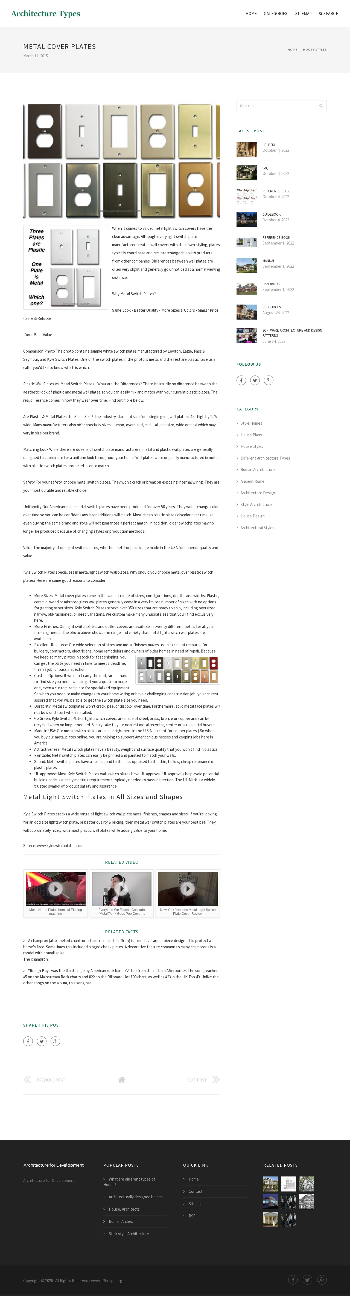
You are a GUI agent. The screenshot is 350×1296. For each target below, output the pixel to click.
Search (331, 13)
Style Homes (251, 423)
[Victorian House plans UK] (288, 1183)
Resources (271, 307)
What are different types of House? (129, 1181)
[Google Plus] (55, 1041)
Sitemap (303, 13)
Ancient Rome (252, 481)
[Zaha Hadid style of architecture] (270, 1201)
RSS (192, 1215)
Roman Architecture (258, 469)
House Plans (251, 434)
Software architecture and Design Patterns (292, 333)
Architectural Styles (257, 527)
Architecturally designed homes (136, 1196)
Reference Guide (276, 191)
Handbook (271, 284)
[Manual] (306, 1201)
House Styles (315, 49)
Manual (268, 260)
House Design (253, 516)
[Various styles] (288, 1219)
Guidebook (271, 214)
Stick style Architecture (129, 1233)
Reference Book (276, 237)
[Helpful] (288, 1201)
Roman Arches (121, 1221)
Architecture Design (258, 492)
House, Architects (124, 1209)
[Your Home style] (270, 1183)
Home (251, 13)
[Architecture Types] (46, 10)
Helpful (269, 144)
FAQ (265, 168)
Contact (196, 1191)
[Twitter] (41, 1041)
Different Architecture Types (265, 458)
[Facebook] (28, 1041)
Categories (275, 13)
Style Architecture (256, 504)
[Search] (321, 105)
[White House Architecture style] (270, 1219)
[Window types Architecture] (306, 1183)
